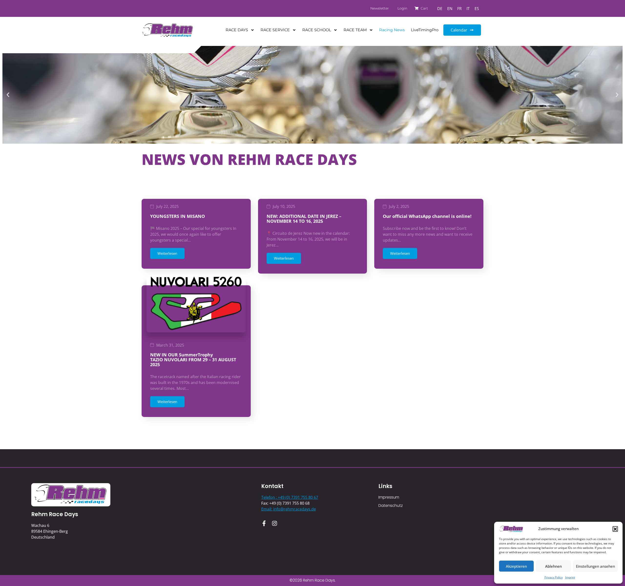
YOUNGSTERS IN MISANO (177, 216)
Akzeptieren (516, 566)
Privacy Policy (553, 577)
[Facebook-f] (264, 523)
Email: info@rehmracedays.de (288, 509)
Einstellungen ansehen (595, 566)
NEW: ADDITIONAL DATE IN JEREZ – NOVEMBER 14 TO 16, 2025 (304, 218)
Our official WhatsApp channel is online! (427, 216)
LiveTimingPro (424, 30)
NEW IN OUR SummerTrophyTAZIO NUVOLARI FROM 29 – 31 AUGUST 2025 (193, 359)
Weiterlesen (167, 253)
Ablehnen (553, 566)
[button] (615, 528)
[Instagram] (274, 523)
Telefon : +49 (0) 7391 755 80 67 (289, 497)
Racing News (392, 30)
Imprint (570, 577)
